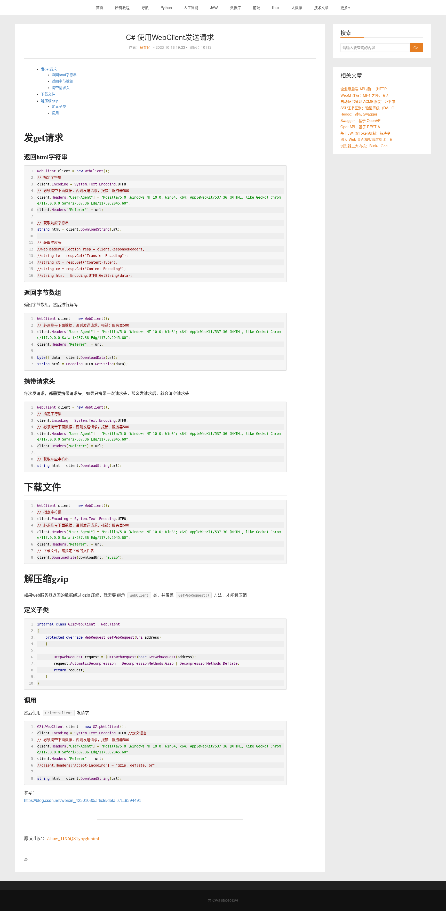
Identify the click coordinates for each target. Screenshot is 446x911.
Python (166, 7)
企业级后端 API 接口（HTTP (363, 88)
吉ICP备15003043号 (223, 900)
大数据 (296, 7)
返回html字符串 (64, 75)
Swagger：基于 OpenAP (360, 120)
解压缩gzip (49, 101)
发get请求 (49, 69)
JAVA (214, 7)
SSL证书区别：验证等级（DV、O (367, 107)
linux (276, 7)
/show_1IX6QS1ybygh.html (73, 838)
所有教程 (122, 7)
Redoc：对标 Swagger (358, 114)
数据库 (235, 7)
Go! (416, 47)
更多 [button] (344, 7)
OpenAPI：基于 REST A (360, 126)
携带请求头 (61, 88)
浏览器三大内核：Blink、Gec (363, 145)
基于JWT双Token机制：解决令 (365, 133)
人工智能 (191, 7)
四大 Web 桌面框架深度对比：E (366, 139)
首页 (99, 7)
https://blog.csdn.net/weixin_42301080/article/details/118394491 (82, 800)
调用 (55, 113)
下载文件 (48, 94)
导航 (145, 7)
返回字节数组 (62, 81)
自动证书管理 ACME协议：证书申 (367, 101)
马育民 (145, 47)
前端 (256, 7)
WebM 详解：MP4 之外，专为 (364, 95)
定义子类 (59, 106)
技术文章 (321, 7)
